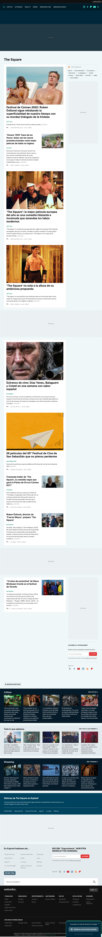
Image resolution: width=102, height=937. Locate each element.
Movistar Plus (9, 858)
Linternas (39, 866)
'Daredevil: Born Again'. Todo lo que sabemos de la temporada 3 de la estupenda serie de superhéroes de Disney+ (89, 749)
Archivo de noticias (13, 684)
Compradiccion (77, 905)
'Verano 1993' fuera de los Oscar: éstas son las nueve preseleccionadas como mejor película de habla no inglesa (21, 139)
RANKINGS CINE (45, 7)
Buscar (94, 882)
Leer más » (44, 124)
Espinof (34, 902)
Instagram (84, 7)
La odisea (48, 811)
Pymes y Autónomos (89, 902)
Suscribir (93, 654)
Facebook (87, 7)
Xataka (6, 899)
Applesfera (7, 905)
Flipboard (91, 7)
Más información (51, 935)
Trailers (9, 490)
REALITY (28, 7)
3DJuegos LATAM (22, 923)
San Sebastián (11, 461)
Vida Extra (21, 902)
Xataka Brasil (8, 926)
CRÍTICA (9, 7)
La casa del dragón (10, 866)
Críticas (9, 122)
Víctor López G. (16, 407)
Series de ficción (18, 811)
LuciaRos (13, 542)
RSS (87, 668)
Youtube (94, 7)
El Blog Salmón (90, 899)
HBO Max (56, 811)
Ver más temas (9, 873)
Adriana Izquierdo (17, 469)
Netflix (95, 75)
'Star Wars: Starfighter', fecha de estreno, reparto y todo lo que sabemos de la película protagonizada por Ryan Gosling (12, 749)
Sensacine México (36, 923)
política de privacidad (91, 658)
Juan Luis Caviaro (16, 507)
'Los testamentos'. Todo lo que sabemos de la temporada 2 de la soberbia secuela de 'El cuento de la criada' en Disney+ (70, 749)
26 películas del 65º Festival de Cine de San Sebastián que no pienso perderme (31, 455)
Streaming (9, 762)
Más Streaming (92, 762)
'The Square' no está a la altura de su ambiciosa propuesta (30, 287)
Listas (38, 858)
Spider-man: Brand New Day (26, 867)
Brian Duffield (74, 78)
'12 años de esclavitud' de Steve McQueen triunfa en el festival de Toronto (22, 584)
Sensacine (34, 899)
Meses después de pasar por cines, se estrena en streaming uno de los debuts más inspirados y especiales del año (30, 782)
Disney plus (40, 854)
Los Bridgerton (82, 73)
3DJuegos (20, 899)
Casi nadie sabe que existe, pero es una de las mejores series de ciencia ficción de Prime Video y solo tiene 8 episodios (51, 782)
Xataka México (8, 923)
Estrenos (9, 394)
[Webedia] (97, 1)
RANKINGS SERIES (59, 7)
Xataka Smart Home (10, 907)
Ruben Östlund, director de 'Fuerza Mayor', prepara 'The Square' (21, 517)
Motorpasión (62, 899)
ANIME (35, 7)
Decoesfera (75, 902)
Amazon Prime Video (31, 811)
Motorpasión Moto (64, 902)
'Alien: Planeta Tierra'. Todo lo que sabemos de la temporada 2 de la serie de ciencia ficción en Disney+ (31, 748)
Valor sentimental (79, 70)
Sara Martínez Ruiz (17, 128)
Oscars (8, 148)
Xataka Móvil (8, 902)
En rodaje (9, 525)
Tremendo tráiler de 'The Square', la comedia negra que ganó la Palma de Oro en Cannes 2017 (22, 481)
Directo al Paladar (50, 899)
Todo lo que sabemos (14, 729)
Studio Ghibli (79, 75)
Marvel (70, 70)
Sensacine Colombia (37, 926)
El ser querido (90, 70)
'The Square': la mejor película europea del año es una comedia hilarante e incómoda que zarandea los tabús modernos (31, 216)
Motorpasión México (64, 923)
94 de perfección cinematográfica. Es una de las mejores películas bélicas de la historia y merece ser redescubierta (70, 712)
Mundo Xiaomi (9, 910)
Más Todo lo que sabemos (88, 729)
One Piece (88, 75)
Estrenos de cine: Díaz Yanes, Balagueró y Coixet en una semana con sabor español (32, 386)
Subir (92, 890)
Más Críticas (92, 692)
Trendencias (76, 899)
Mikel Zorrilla (15, 165)
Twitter (98, 7)
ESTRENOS (18, 7)
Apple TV (41, 811)
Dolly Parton (72, 73)
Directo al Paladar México (50, 923)
